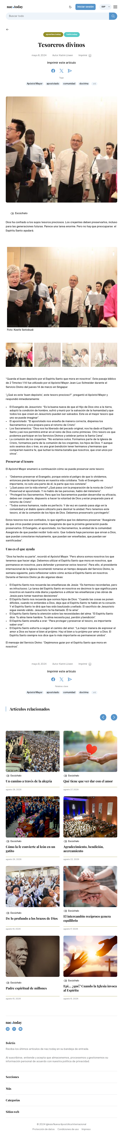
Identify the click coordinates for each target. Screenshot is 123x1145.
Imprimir (83, 55)
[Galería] (62, 285)
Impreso (86, 1129)
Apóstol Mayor (34, 84)
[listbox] (105, 7)
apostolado (53, 84)
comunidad (69, 84)
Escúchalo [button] (21, 213)
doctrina (83, 84)
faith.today (71, 35)
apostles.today (53, 35)
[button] (13, 776)
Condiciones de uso (68, 1129)
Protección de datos (44, 1129)
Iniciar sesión (85, 7)
